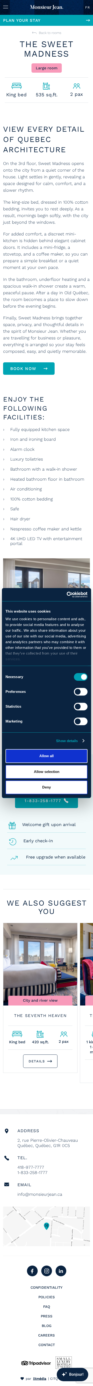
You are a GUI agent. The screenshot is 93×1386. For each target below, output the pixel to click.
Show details (67, 741)
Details (37, 1061)
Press (46, 1316)
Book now (23, 368)
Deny (46, 787)
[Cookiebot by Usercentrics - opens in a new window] (67, 595)
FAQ (46, 1306)
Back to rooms (50, 33)
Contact (46, 1345)
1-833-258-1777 (32, 1172)
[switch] (81, 692)
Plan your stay (22, 20)
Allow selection (46, 772)
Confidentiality (46, 1287)
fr (87, 7)
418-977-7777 (30, 1167)
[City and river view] (40, 964)
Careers (46, 1335)
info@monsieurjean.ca (39, 1194)
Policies (46, 1297)
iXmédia (39, 1379)
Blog (47, 1326)
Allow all (46, 756)
